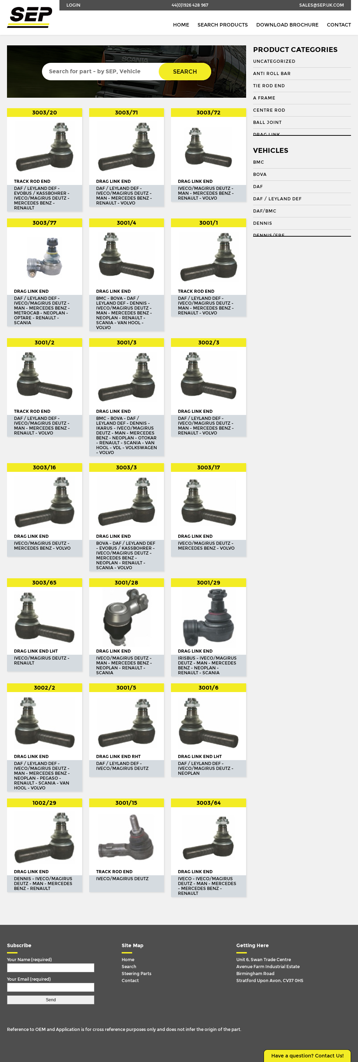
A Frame (264, 98)
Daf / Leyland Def (277, 198)
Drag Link (266, 134)
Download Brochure (287, 25)
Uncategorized (274, 61)
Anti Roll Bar (272, 73)
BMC (258, 162)
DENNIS (262, 223)
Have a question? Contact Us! (307, 1056)
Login (73, 5)
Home (181, 25)
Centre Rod (269, 110)
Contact (339, 25)
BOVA (260, 174)
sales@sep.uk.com (321, 5)
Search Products (223, 25)
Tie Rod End (269, 85)
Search (185, 71)
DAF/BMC (265, 211)
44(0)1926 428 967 (190, 5)
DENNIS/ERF (269, 235)
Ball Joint (267, 122)
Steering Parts (136, 973)
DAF (258, 186)
